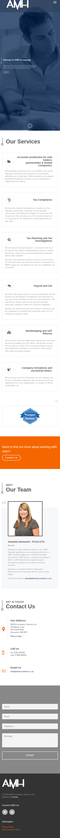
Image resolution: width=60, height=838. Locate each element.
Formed (15, 797)
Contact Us (11, 457)
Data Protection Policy (11, 830)
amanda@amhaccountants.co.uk (38, 578)
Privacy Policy (8, 827)
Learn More (6, 72)
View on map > (16, 636)
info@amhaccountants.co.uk (22, 671)
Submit (30, 755)
